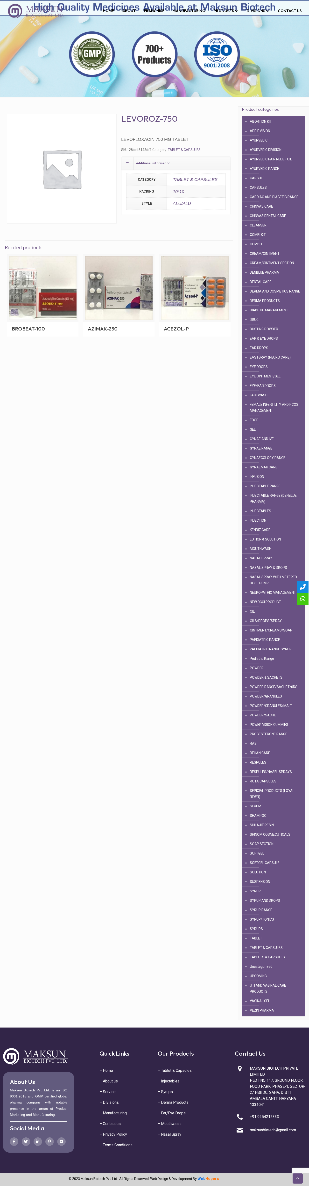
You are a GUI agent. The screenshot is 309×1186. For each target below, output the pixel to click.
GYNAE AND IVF (262, 439)
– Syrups (165, 1091)
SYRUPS (256, 929)
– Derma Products (173, 1102)
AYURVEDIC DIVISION (265, 150)
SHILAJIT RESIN (262, 825)
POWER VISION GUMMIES (269, 725)
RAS (253, 743)
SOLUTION (258, 872)
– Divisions (109, 1102)
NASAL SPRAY (261, 558)
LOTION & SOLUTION (265, 539)
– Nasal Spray (169, 1134)
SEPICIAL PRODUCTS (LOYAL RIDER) (272, 794)
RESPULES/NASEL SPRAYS (271, 772)
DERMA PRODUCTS (265, 301)
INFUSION (257, 477)
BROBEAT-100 (28, 328)
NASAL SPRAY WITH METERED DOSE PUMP (273, 580)
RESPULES (258, 762)
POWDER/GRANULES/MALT (271, 706)
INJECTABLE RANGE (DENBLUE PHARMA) (273, 498)
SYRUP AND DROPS (265, 900)
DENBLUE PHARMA (264, 272)
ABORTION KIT (261, 121)
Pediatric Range (262, 659)
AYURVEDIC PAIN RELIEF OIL (271, 159)
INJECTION (258, 520)
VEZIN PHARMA (262, 1010)
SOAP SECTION (262, 844)
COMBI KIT (258, 235)
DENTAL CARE (261, 282)
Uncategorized (261, 966)
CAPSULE (257, 178)
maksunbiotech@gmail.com (273, 1130)
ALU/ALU (182, 203)
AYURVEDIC (258, 140)
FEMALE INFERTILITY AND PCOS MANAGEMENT (274, 408)
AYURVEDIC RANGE (264, 169)
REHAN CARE (260, 753)
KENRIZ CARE (260, 530)
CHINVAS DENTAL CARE (268, 216)
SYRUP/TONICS (262, 919)
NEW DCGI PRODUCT (265, 602)
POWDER (257, 668)
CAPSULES (258, 187)
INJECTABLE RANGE (265, 486)
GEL (253, 429)
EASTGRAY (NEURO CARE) (270, 357)
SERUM (255, 806)
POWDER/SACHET (264, 715)
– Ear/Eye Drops (172, 1113)
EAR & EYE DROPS (264, 338)
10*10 (178, 191)
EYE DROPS (259, 367)
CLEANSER (258, 225)
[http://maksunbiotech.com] (36, 11)
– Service (107, 1091)
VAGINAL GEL (260, 1001)
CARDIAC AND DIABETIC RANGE (274, 197)
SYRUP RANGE (261, 910)
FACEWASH (258, 395)
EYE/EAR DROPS (263, 386)
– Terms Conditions (116, 1145)
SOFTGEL (257, 853)
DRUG (254, 320)
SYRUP (255, 891)
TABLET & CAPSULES (184, 150)
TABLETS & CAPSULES (267, 957)
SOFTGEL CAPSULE (265, 863)
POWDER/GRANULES (266, 696)
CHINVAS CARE (261, 206)
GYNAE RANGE (261, 448)
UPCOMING (258, 976)
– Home (106, 1070)
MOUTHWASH (260, 549)
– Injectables (169, 1081)
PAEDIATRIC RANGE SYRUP (271, 649)
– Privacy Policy (113, 1134)
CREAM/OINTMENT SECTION (272, 263)
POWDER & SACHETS (266, 677)
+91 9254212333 (264, 1116)
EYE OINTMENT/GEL (265, 376)
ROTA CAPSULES (263, 781)
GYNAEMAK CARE (263, 467)
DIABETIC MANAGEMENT (269, 310)
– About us (108, 1081)
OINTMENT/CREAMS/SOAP (271, 630)
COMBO (256, 244)
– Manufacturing (113, 1113)
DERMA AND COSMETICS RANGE (275, 291)
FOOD (254, 420)
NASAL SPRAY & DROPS (268, 568)
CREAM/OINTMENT (265, 253)
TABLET (256, 938)
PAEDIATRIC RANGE (265, 640)
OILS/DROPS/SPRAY (266, 621)
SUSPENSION (260, 882)
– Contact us (110, 1123)
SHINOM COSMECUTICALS (270, 834)
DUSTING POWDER (264, 329)
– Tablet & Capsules (175, 1070)
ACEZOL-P (176, 328)
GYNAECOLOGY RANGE (267, 458)
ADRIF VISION (260, 131)
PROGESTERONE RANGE (268, 734)
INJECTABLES (260, 511)
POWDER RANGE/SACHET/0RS (273, 687)
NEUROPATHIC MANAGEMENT (273, 592)
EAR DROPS (259, 348)
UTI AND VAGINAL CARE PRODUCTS (268, 988)
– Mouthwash (169, 1123)
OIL (252, 611)
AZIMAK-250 (103, 328)
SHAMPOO (258, 816)
